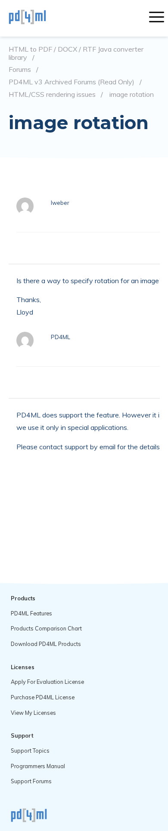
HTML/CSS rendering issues (52, 94)
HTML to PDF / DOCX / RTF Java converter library (76, 53)
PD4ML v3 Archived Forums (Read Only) (71, 82)
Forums (20, 69)
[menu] (156, 18)
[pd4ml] (37, 18)
